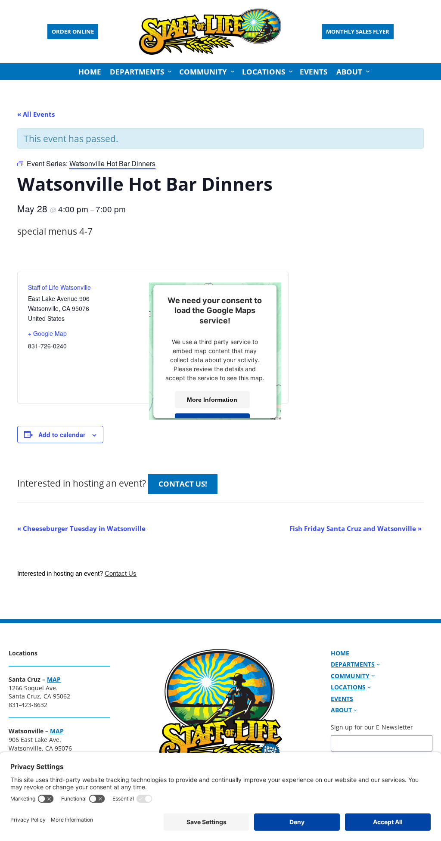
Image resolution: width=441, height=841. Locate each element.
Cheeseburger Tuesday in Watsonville (81, 528)
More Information (212, 399)
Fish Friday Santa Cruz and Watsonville (355, 528)
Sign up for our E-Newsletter (372, 727)
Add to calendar (61, 434)
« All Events (36, 114)
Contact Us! (182, 484)
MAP (54, 679)
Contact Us (121, 573)
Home (89, 72)
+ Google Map (47, 333)
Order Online (73, 31)
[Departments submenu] (170, 71)
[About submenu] (368, 71)
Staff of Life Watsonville (59, 287)
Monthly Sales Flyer (357, 31)
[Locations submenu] (291, 71)
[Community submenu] (232, 71)
